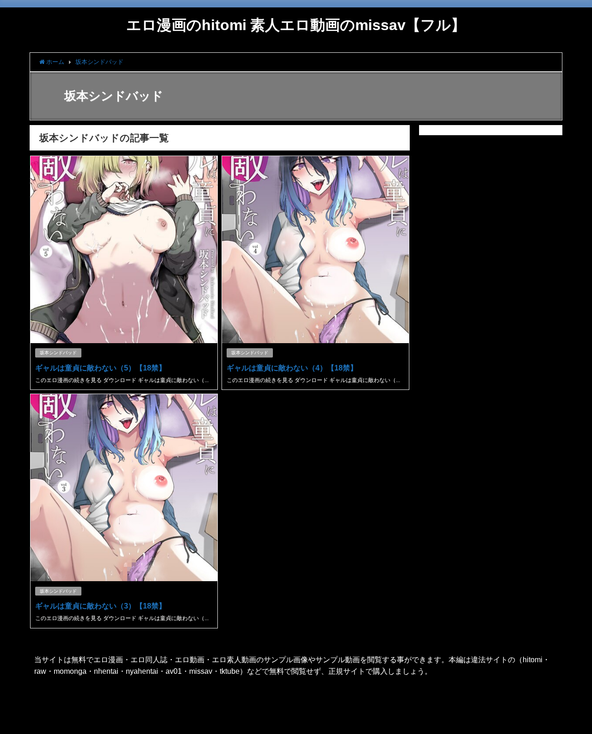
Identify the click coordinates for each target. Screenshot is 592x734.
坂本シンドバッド (58, 353)
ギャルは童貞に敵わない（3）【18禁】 (100, 605)
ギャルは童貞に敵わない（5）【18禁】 (100, 367)
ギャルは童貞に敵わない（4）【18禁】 (292, 367)
